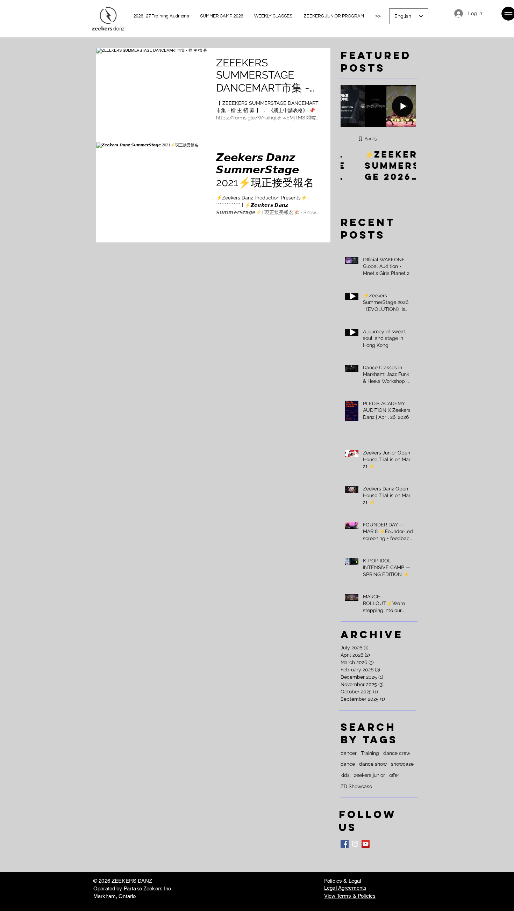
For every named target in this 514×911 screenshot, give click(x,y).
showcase (402, 764)
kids (345, 775)
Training (370, 753)
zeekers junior (369, 775)
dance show (373, 764)
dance (348, 764)
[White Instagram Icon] (355, 844)
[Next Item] (406, 106)
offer (394, 775)
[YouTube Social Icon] (366, 844)
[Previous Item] (350, 106)
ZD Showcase (356, 786)
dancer (349, 753)
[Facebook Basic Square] (345, 844)
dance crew (396, 753)
